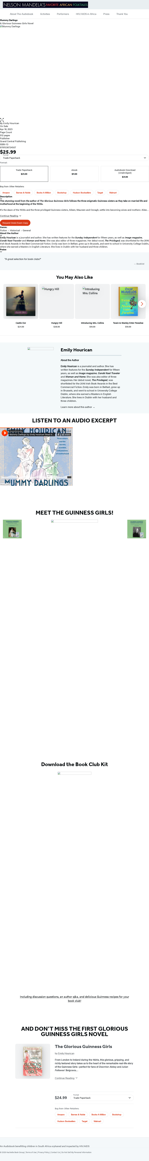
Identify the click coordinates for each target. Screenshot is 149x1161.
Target (100, 192)
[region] (74, 306)
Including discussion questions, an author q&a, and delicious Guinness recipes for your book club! (74, 998)
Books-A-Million (44, 192)
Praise (3, 249)
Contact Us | (56, 1152)
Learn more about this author (77, 407)
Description (6, 196)
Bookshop (61, 192)
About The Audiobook (21, 14)
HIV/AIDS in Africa (86, 14)
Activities (45, 14)
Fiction (3, 230)
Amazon (6, 192)
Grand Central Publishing (13, 141)
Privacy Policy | (44, 1152)
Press (106, 14)
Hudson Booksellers (82, 192)
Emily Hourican (11, 123)
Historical (15, 230)
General (27, 230)
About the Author (9, 233)
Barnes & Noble (23, 192)
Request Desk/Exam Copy (15, 222)
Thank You (122, 14)
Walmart (113, 192)
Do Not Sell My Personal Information (76, 1152)
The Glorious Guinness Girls (83, 1046)
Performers (63, 14)
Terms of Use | (32, 1152)
